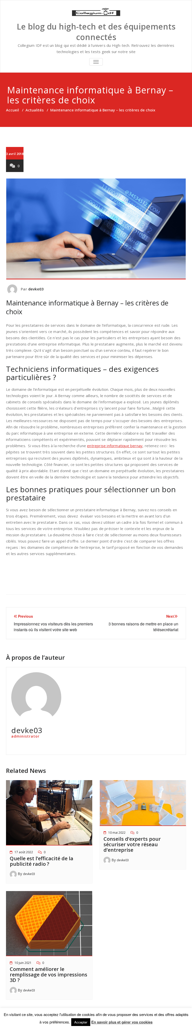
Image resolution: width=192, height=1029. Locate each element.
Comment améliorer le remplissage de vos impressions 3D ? (48, 974)
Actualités (35, 109)
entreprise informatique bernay (114, 445)
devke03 (36, 288)
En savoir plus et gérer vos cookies (121, 1022)
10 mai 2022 (117, 832)
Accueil (12, 109)
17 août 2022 (23, 852)
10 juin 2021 (23, 963)
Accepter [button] (80, 1022)
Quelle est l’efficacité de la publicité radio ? (41, 861)
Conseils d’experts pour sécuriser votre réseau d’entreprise (132, 844)
